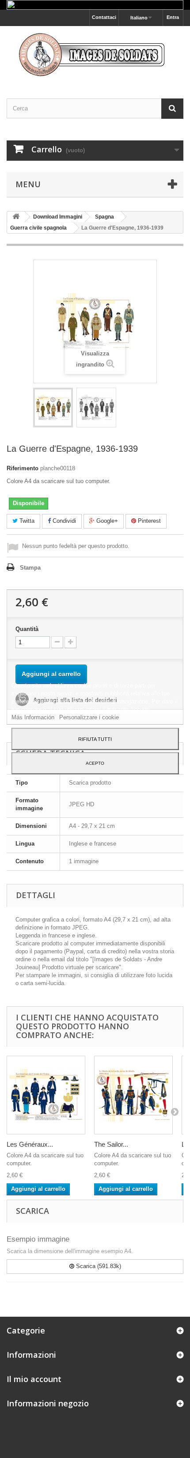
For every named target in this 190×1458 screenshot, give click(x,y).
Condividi (63, 520)
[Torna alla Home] (16, 217)
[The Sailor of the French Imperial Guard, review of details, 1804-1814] (133, 1095)
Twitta (26, 520)
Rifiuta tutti (95, 739)
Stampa (30, 567)
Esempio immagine (38, 1239)
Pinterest (148, 520)
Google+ (106, 520)
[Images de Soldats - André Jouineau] (95, 54)
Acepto (95, 763)
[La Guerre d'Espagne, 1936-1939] (53, 407)
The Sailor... (111, 1144)
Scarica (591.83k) (97, 1266)
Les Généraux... (30, 1144)
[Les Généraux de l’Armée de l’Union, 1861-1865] (46, 1095)
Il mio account (34, 1379)
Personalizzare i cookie (89, 717)
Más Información (33, 717)
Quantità (26, 629)
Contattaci (104, 17)
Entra (173, 17)
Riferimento (22, 468)
